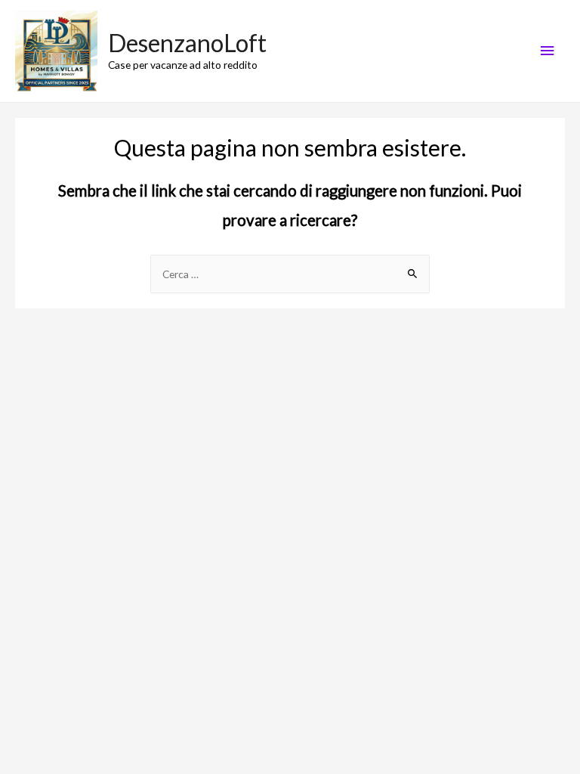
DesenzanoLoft (187, 42)
